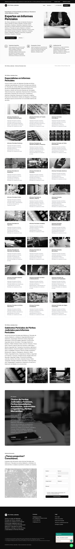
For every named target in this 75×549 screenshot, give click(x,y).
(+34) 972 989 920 (36, 520)
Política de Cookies (59, 518)
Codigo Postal (49, 481)
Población (60, 481)
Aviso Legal (57, 516)
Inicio (44, 5)
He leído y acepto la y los (56, 493)
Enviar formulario (57, 496)
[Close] (71, 534)
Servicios (49, 5)
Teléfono (60, 476)
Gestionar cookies (66, 1)
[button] (20, 483)
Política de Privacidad (59, 492)
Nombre (47, 470)
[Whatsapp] (71, 545)
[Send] (71, 541)
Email (47, 476)
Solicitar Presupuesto (10, 37)
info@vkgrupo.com (37, 522)
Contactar (66, 5)
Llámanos (21, 37)
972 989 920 (58, 5)
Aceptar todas (57, 1)
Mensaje (48, 486)
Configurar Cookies (59, 524)
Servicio (60, 470)
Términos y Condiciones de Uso (53, 493)
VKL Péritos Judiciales (13, 5)
